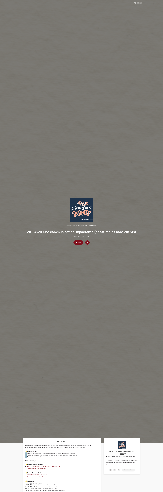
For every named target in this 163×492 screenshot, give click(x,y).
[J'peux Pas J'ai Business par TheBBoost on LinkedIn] (119, 470)
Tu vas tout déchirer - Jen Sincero (37, 475)
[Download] (87, 242)
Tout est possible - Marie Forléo (36, 477)
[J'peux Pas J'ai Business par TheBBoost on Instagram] (114, 470)
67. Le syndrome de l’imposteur (36, 468)
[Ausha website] (138, 3)
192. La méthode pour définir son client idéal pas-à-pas (43, 466)
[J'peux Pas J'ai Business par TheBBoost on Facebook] (110, 470)
